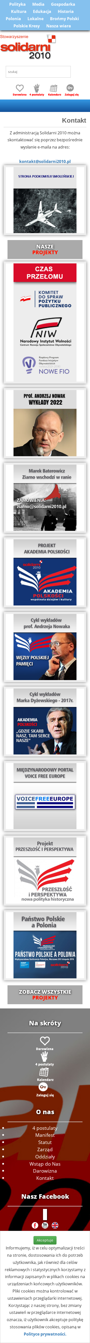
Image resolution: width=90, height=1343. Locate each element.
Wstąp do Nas (45, 1163)
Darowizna (45, 1170)
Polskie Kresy (27, 26)
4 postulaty (45, 1128)
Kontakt (45, 1178)
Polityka (17, 4)
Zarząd (45, 1149)
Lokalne (36, 18)
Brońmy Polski (64, 18)
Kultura (18, 11)
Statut (45, 1142)
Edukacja (42, 11)
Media (38, 4)
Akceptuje (45, 1240)
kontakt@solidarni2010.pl (45, 161)
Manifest (45, 1135)
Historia (66, 11)
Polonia (13, 18)
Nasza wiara (58, 26)
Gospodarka (63, 4)
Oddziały (45, 1156)
